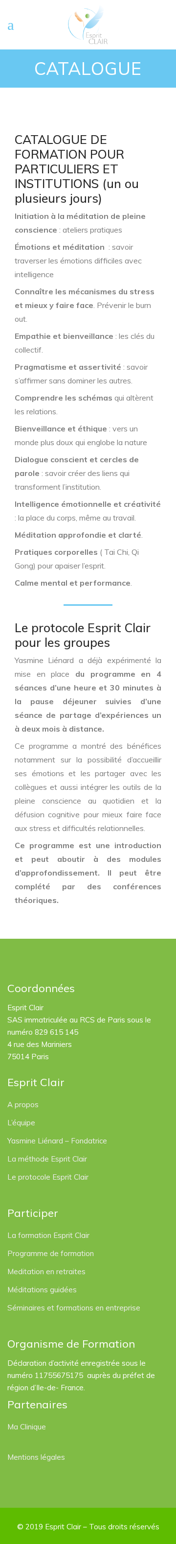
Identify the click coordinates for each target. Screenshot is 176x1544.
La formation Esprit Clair (48, 1235)
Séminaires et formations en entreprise (73, 1307)
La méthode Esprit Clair (47, 1159)
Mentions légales (36, 1457)
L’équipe (21, 1122)
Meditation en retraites (46, 1271)
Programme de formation (50, 1253)
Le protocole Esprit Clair (47, 1177)
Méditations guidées (42, 1289)
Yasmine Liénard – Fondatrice (57, 1140)
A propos (23, 1104)
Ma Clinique (26, 1426)
